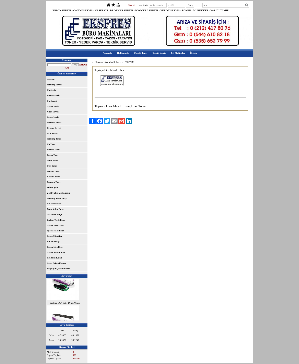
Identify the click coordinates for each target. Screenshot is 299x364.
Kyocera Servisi (54, 128)
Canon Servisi (53, 106)
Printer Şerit (52, 187)
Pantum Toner (53, 171)
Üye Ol (131, 5)
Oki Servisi (52, 101)
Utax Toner (52, 166)
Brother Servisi (53, 95)
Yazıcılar (51, 79)
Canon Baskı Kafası (56, 252)
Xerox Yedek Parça (55, 209)
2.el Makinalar (178, 53)
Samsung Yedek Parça (57, 198)
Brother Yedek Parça (56, 220)
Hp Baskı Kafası (54, 258)
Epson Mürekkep (54, 236)
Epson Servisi (53, 117)
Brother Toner (53, 149)
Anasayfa (107, 53)
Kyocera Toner (53, 176)
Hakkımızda (123, 53)
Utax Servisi (52, 133)
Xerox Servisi (53, 112)
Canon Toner (53, 155)
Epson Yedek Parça (55, 231)
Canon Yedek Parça (55, 225)
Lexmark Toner (54, 182)
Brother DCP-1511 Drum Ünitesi (65, 302)
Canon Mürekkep (55, 247)
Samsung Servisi (54, 85)
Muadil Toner (140, 53)
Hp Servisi (51, 90)
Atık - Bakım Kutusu (56, 263)
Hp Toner (51, 144)
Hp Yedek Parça (54, 204)
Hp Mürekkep (53, 241)
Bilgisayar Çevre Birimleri (58, 268)
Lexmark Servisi (54, 122)
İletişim (193, 53)
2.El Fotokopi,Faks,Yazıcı (58, 193)
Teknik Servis (159, 53)
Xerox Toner (52, 160)
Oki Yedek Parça (54, 214)
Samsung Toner (54, 139)
